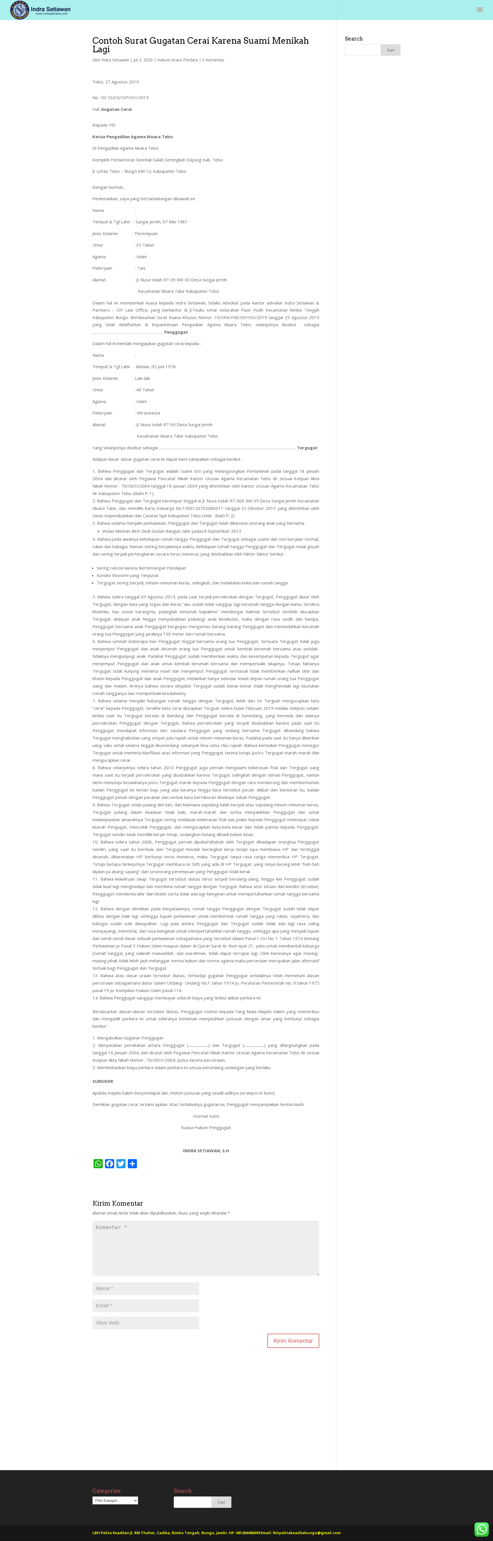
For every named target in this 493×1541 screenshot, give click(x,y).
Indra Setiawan (115, 60)
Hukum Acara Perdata (177, 60)
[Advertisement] (205, 1421)
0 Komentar (213, 60)
